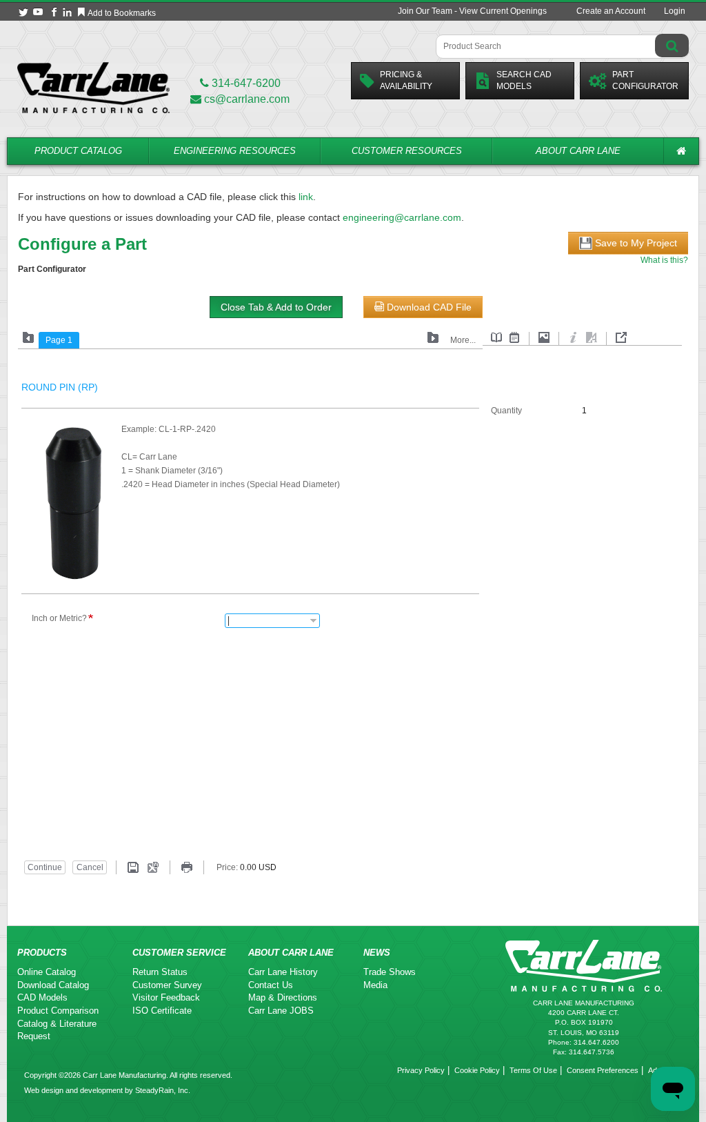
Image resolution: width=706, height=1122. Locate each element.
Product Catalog (78, 151)
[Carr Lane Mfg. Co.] (93, 87)
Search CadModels (524, 80)
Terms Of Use (533, 1070)
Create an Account (610, 11)
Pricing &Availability (406, 80)
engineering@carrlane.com (402, 217)
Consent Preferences (602, 1070)
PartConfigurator (645, 80)
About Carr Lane (578, 151)
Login (674, 11)
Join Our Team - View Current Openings (472, 11)
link (306, 196)
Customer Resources (407, 151)
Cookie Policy (477, 1070)
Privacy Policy (421, 1070)
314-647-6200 (245, 83)
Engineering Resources (235, 151)
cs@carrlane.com (247, 99)
